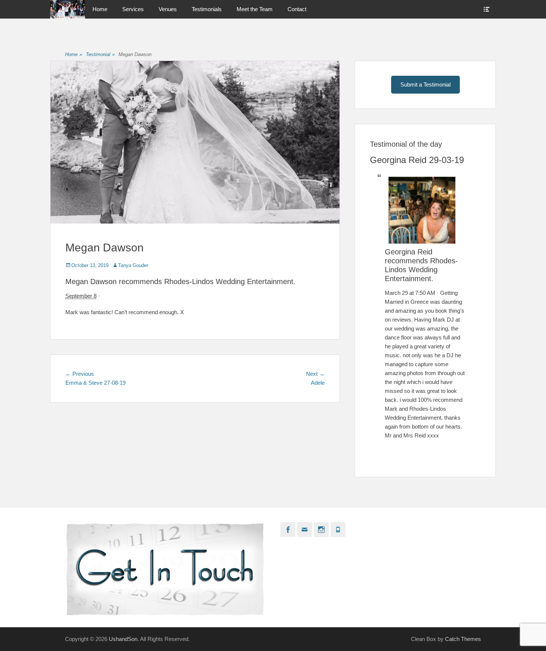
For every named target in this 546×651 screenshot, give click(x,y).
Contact (296, 9)
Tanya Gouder (133, 265)
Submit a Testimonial (425, 84)
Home (99, 9)
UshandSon (123, 639)
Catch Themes (463, 639)
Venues (168, 9)
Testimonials (207, 9)
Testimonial (100, 54)
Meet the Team (255, 9)
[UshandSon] (67, 9)
